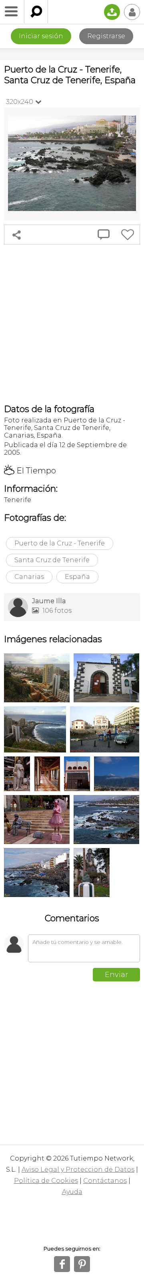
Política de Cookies (46, 1180)
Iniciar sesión (41, 36)
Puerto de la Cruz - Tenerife (59, 543)
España (77, 576)
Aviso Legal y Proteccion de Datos (78, 1169)
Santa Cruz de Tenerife (52, 560)
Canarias (29, 576)
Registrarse (106, 36)
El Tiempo (30, 470)
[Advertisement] (72, 324)
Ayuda (72, 1192)
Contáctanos (105, 1180)
